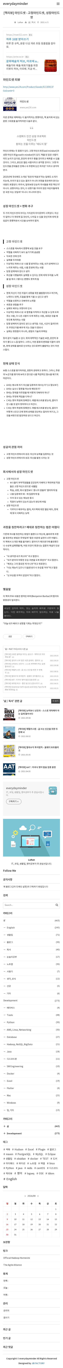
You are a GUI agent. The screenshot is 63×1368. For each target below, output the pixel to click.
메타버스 (33, 1007)
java (20, 1168)
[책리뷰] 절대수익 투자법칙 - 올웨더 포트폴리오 (23, 676)
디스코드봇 (33, 1058)
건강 (33, 986)
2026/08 (32, 1196)
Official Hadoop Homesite (16, 1258)
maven (9, 1154)
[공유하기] (15, 636)
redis (29, 1168)
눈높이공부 (33, 956)
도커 (55, 1159)
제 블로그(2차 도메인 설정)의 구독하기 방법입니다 (25, 887)
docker (34, 1159)
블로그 (33, 942)
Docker (33, 1073)
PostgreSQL (24, 1154)
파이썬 (22, 1163)
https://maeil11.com (16, 35)
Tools (33, 1015)
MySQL (39, 1154)
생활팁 (33, 934)
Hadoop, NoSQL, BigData (33, 1044)
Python (33, 1022)
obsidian (21, 1159)
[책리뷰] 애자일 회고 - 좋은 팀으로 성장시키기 (22, 684)
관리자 (6, 1311)
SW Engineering (33, 1066)
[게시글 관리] (18, 636)
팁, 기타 (33, 1110)
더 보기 (56, 701)
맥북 (8, 1149)
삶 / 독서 (31, 22)
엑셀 (43, 1163)
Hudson (19, 1149)
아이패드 (10, 1163)
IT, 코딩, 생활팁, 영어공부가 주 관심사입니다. (25, 794)
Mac (33, 1095)
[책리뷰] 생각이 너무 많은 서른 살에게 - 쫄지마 (22, 661)
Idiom (51, 1173)
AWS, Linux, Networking (33, 1029)
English (33, 927)
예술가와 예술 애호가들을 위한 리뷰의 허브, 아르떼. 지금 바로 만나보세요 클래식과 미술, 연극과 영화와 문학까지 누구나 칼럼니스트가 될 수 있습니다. (22, 67)
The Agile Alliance (12, 1265)
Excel (33, 1080)
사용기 (33, 971)
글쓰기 (6, 1318)
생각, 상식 (33, 978)
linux (52, 1163)
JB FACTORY (38, 1363)
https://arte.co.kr (15, 57)
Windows (33, 1102)
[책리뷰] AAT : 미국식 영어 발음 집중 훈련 (20, 680)
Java (33, 1051)
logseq (30, 1173)
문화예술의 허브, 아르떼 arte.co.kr (22, 61)
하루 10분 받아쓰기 (17, 39)
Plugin (41, 1149)
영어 (19, 1173)
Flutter (33, 1088)
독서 (10, 649)
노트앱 (33, 964)
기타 (33, 993)
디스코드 (53, 1168)
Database (33, 1037)
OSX (41, 1173)
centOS (41, 1168)
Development (31, 1000)
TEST (45, 1159)
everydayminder (16, 788)
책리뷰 (9, 1173)
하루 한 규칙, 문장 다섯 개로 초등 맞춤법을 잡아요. (30, 45)
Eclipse (52, 1154)
